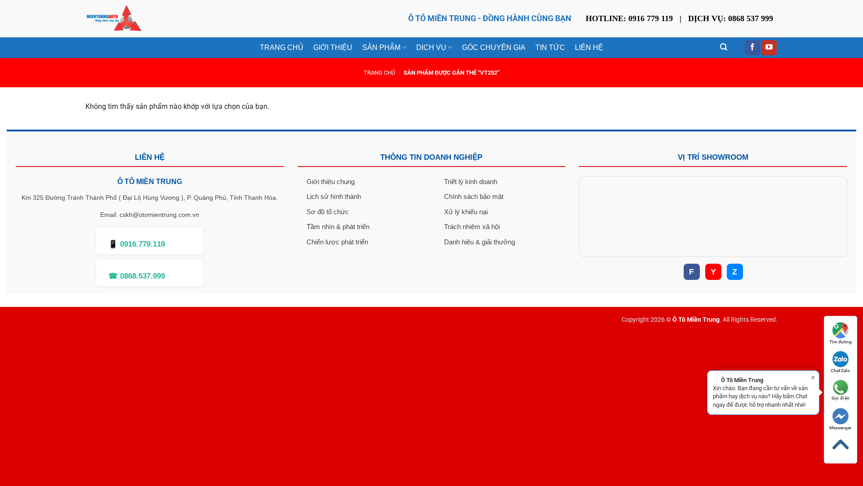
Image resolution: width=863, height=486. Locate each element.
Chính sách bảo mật (473, 196)
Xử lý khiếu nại (466, 212)
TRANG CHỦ (281, 47)
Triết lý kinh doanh (470, 181)
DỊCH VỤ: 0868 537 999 (730, 18)
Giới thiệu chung (331, 181)
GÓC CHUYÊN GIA (493, 47)
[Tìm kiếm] (723, 47)
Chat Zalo (840, 370)
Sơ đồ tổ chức (328, 212)
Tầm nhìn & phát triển (338, 226)
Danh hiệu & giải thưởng (479, 242)
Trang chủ (379, 72)
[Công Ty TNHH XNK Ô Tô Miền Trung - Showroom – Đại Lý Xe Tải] (113, 19)
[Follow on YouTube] (769, 47)
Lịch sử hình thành (334, 196)
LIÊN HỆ (589, 47)
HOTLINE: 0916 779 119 (629, 18)
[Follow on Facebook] (752, 47)
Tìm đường (840, 341)
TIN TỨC (550, 47)
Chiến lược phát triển (337, 242)
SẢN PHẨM (381, 47)
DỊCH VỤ (431, 47)
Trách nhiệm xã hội (472, 226)
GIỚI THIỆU (332, 47)
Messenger (840, 427)
